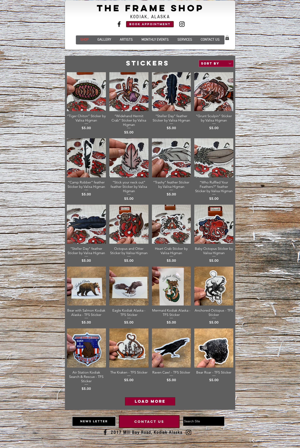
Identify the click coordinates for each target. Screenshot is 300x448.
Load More (150, 401)
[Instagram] (182, 24)
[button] (227, 37)
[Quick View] (86, 91)
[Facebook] (119, 24)
